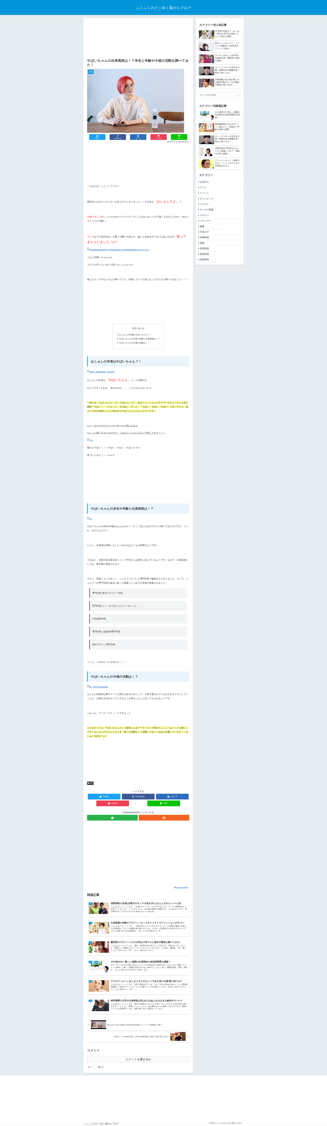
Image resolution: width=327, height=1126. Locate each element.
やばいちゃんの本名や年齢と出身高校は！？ (139, 339)
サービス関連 (207, 209)
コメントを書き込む (138, 1059)
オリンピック (207, 198)
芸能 (91, 783)
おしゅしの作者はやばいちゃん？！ (135, 334)
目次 (134, 328)
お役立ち (204, 182)
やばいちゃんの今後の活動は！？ (134, 343)
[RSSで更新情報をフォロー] (164, 818)
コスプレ (204, 204)
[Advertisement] (138, 38)
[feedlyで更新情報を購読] (112, 818)
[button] (238, 95)
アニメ (203, 187)
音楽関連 (204, 248)
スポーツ (204, 215)
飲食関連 (204, 254)
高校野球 (204, 259)
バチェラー (205, 220)
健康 (202, 226)
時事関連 (204, 237)
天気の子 (204, 232)
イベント (204, 193)
